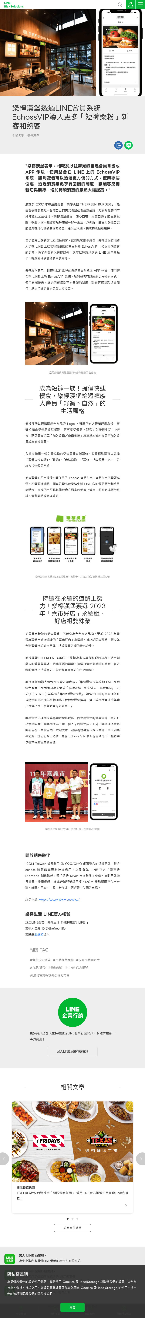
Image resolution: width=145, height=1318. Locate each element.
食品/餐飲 (39, 967)
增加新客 (57, 967)
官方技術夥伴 (41, 960)
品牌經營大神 (65, 960)
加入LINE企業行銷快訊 (72, 1051)
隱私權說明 (44, 1293)
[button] (68, 1219)
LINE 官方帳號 (78, 967)
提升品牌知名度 (89, 960)
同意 (72, 1307)
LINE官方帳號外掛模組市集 (50, 975)
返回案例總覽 (72, 1228)
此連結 (38, 934)
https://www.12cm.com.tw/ (59, 900)
